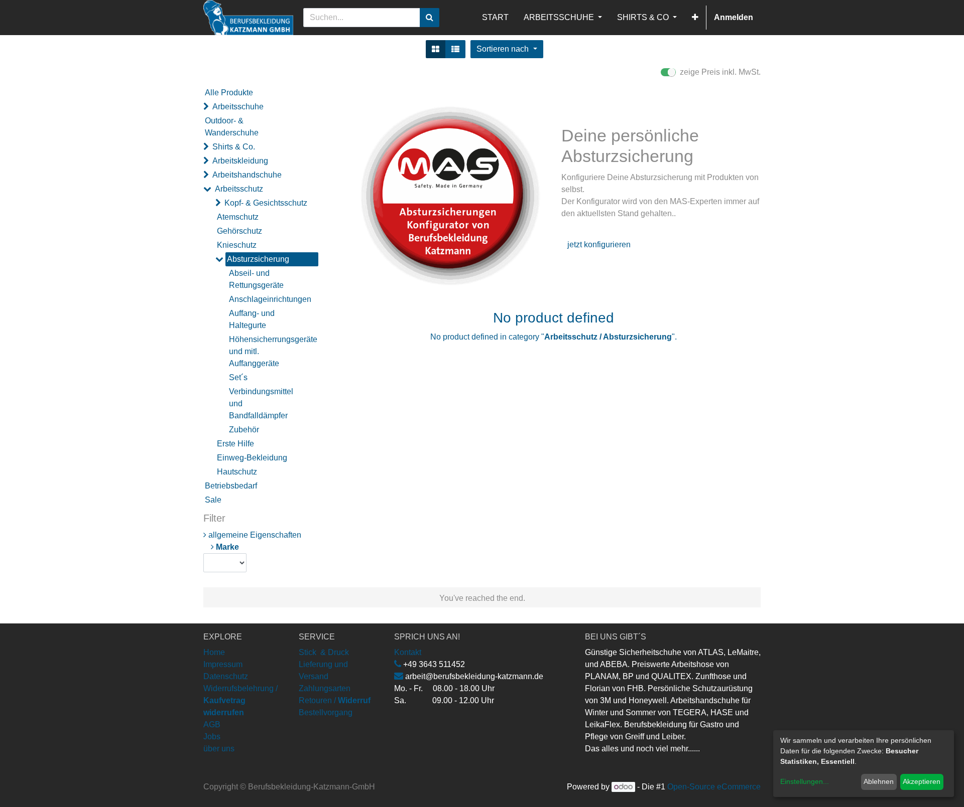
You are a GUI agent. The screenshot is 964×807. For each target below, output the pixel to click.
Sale (213, 500)
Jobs (211, 736)
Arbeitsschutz (239, 189)
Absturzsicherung (258, 259)
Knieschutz (237, 245)
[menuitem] (495, 18)
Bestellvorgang (325, 712)
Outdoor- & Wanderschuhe (232, 126)
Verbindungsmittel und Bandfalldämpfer (261, 403)
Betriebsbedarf (231, 485)
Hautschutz (237, 471)
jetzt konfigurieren (599, 244)
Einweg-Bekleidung (252, 457)
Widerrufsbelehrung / (240, 700)
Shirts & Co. (233, 146)
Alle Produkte (229, 92)
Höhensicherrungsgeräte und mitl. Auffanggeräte (270, 351)
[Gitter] (435, 49)
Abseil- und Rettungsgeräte (256, 279)
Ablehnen (879, 781)
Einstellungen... (804, 781)
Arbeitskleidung (240, 160)
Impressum (223, 664)
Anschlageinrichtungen (270, 299)
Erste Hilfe (235, 443)
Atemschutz (238, 217)
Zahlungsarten (324, 688)
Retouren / (317, 700)
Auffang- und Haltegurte (252, 319)
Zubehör (244, 429)
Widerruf (354, 700)
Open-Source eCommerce (714, 786)
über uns (218, 748)
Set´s (238, 377)
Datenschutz (225, 676)
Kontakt (407, 652)
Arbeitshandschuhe (247, 175)
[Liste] (455, 49)
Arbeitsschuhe (238, 106)
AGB (211, 724)
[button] (695, 18)
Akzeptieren (921, 781)
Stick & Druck (324, 652)
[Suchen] (429, 17)
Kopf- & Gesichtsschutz (265, 203)
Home (214, 652)
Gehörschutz (239, 231)
